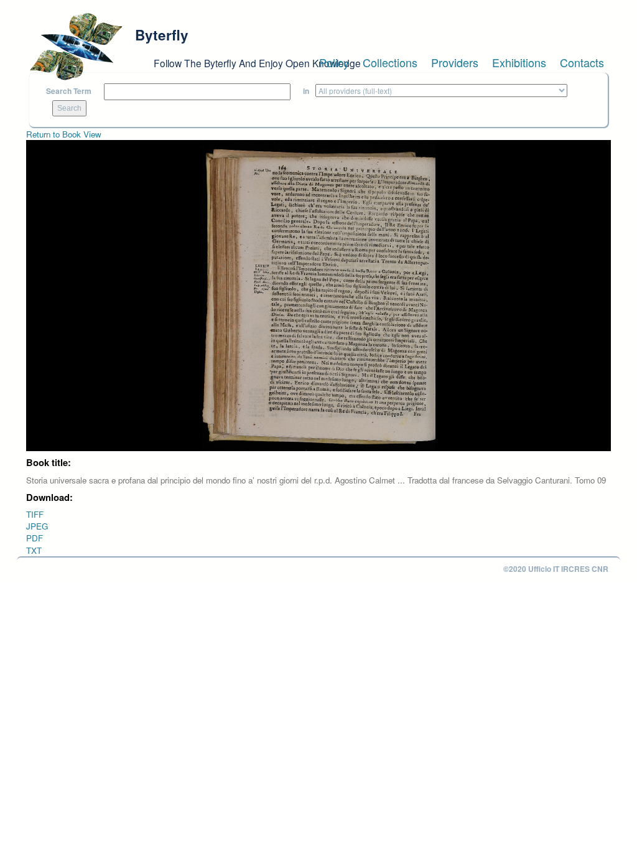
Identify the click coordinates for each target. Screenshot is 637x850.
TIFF (35, 514)
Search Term (68, 91)
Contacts (582, 62)
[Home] (76, 46)
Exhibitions (519, 62)
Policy (334, 62)
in (306, 91)
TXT (34, 550)
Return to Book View (63, 134)
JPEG (37, 526)
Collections (390, 62)
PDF (34, 538)
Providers (454, 62)
